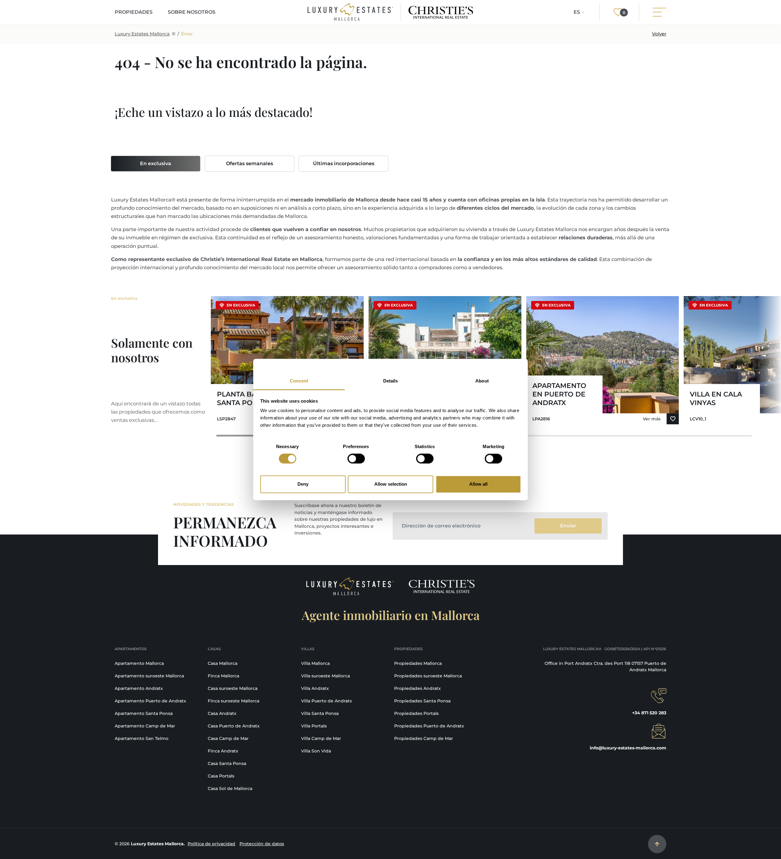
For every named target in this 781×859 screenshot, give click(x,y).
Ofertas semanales (249, 163)
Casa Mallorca (222, 663)
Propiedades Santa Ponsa (422, 701)
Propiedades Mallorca (418, 663)
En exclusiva (155, 163)
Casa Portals (221, 776)
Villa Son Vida (316, 751)
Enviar (568, 526)
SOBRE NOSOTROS (191, 12)
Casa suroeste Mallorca (232, 688)
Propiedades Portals (416, 713)
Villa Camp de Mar (321, 738)
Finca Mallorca (223, 676)
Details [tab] (390, 380)
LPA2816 (541, 419)
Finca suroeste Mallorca (233, 701)
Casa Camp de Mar (228, 738)
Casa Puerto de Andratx (234, 726)
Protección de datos (261, 843)
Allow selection (390, 484)
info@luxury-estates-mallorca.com (628, 748)
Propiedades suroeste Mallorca (428, 676)
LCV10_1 (698, 419)
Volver (659, 34)
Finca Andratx (223, 751)
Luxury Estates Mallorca (142, 34)
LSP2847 (226, 419)
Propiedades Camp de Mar (423, 738)
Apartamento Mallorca (139, 663)
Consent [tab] (299, 380)
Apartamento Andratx (139, 688)
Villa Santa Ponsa (320, 713)
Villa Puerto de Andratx (326, 701)
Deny (302, 484)
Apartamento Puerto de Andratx (150, 701)
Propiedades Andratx (417, 688)
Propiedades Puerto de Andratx (429, 726)
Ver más (651, 419)
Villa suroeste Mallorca (325, 676)
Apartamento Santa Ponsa (144, 713)
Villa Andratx (315, 688)
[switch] (356, 459)
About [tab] (482, 380)
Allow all (478, 484)
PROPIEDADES (134, 12)
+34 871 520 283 (649, 713)
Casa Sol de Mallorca (230, 788)
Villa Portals (314, 726)
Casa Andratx (222, 713)
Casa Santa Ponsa (227, 763)
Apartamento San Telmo (141, 738)
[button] (745, 362)
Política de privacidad (211, 843)
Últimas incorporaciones (343, 163)
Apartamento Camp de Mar (145, 726)
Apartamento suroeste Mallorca (149, 676)
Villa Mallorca (315, 663)
